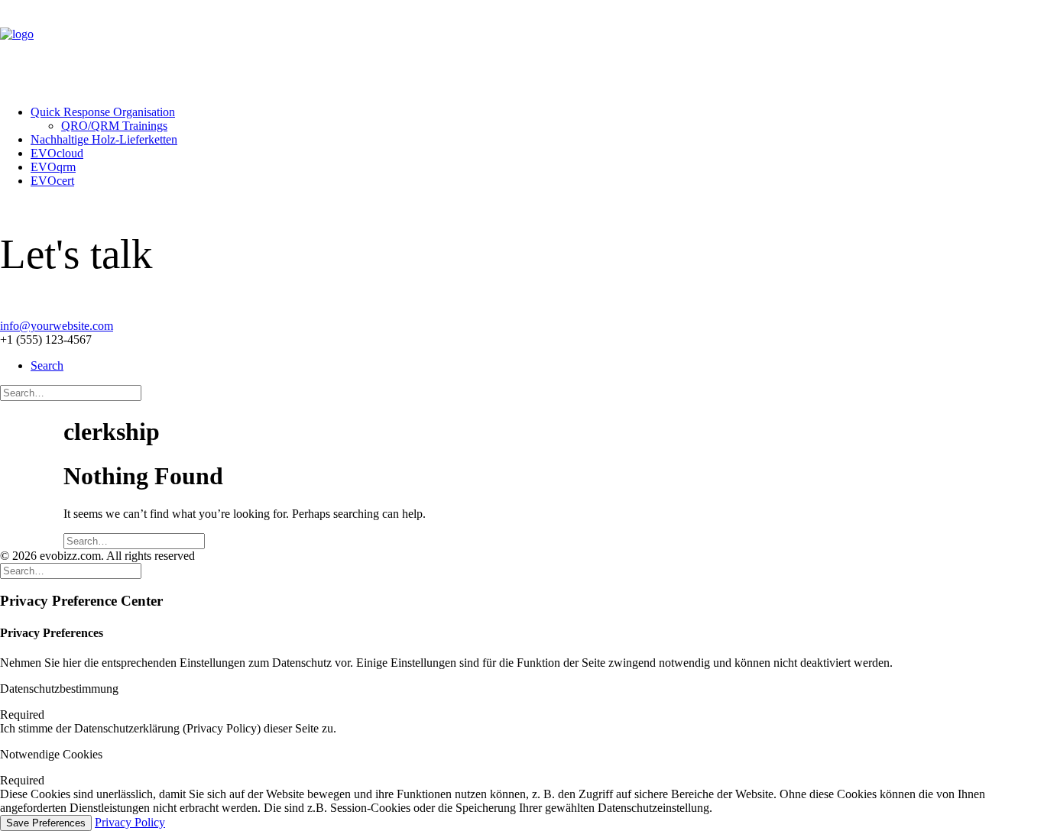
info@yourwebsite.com (56, 325)
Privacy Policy (130, 822)
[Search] (70, 392)
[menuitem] (537, 119)
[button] (47, 365)
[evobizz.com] (522, 46)
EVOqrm (53, 166)
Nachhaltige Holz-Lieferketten (104, 139)
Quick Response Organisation (103, 111)
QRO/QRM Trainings (114, 125)
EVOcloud (57, 153)
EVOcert (52, 180)
